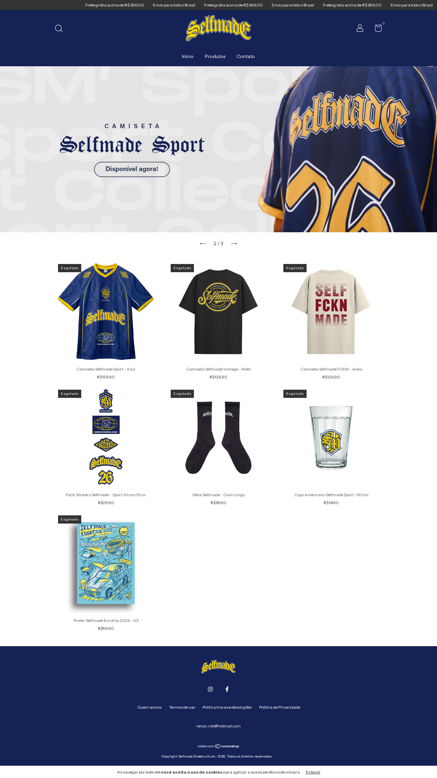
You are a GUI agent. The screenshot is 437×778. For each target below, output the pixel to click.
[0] (375, 30)
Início (188, 56)
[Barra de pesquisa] (61, 29)
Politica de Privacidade (279, 707)
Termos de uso (182, 707)
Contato (246, 56)
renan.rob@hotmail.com (218, 725)
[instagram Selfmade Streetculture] (210, 689)
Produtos (215, 56)
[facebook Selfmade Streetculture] (227, 689)
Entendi (313, 772)
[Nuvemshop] (218, 747)
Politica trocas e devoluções (227, 707)
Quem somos (149, 707)
